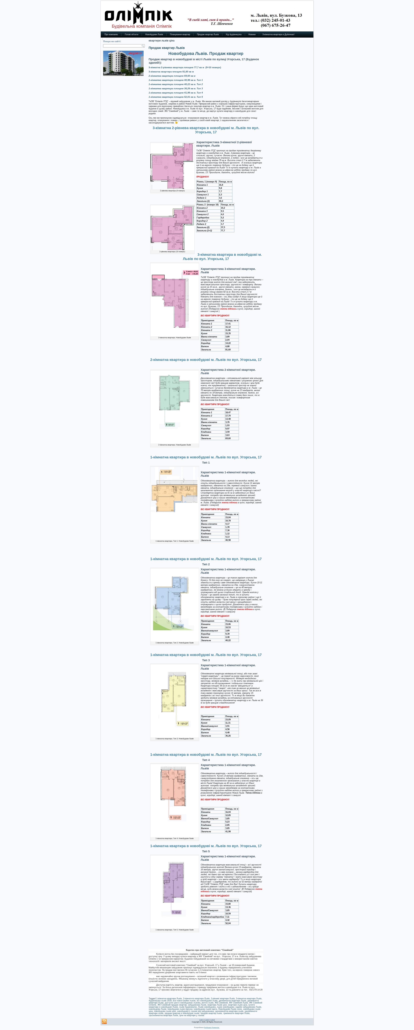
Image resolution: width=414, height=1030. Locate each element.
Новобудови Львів (154, 34)
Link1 (201, 1020)
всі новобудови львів (207, 1000)
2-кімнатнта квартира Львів (196, 998)
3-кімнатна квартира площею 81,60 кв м (171, 71)
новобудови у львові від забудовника (195, 1011)
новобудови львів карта (205, 1009)
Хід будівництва (233, 34)
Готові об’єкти (131, 34)
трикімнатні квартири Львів (236, 1013)
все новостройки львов (184, 1000)
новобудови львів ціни (165, 1011)
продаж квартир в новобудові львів (182, 1013)
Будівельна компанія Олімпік (142, 26)
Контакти (110, 38)
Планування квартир (180, 34)
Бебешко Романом (211, 1027)
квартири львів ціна (237, 1005)
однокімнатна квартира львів (229, 1011)
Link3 (213, 1020)
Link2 (207, 1020)
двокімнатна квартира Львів (232, 1000)
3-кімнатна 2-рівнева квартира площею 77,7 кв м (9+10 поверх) (185, 67)
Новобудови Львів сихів (230, 1009)
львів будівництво (188, 1007)
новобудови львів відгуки (180, 1009)
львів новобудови (225, 1007)
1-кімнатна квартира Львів (169, 998)
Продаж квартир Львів (208, 34)
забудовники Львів (197, 1005)
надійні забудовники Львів (248, 1007)
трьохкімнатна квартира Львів (163, 1015)
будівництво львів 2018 (160, 1000)
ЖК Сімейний (221, 1002)
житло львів (207, 1002)
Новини (252, 34)
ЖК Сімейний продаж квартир (172, 1005)
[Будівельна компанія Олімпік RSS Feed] (104, 1021)
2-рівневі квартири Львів (223, 998)
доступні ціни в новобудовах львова (182, 1002)
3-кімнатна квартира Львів (248, 998)
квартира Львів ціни (217, 1005)
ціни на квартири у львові (191, 1015)
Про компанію (111, 34)
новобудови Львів (157, 1009)
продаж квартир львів (211, 1013)
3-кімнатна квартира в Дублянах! (278, 34)
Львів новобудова (207, 1007)
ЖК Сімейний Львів (238, 1002)
